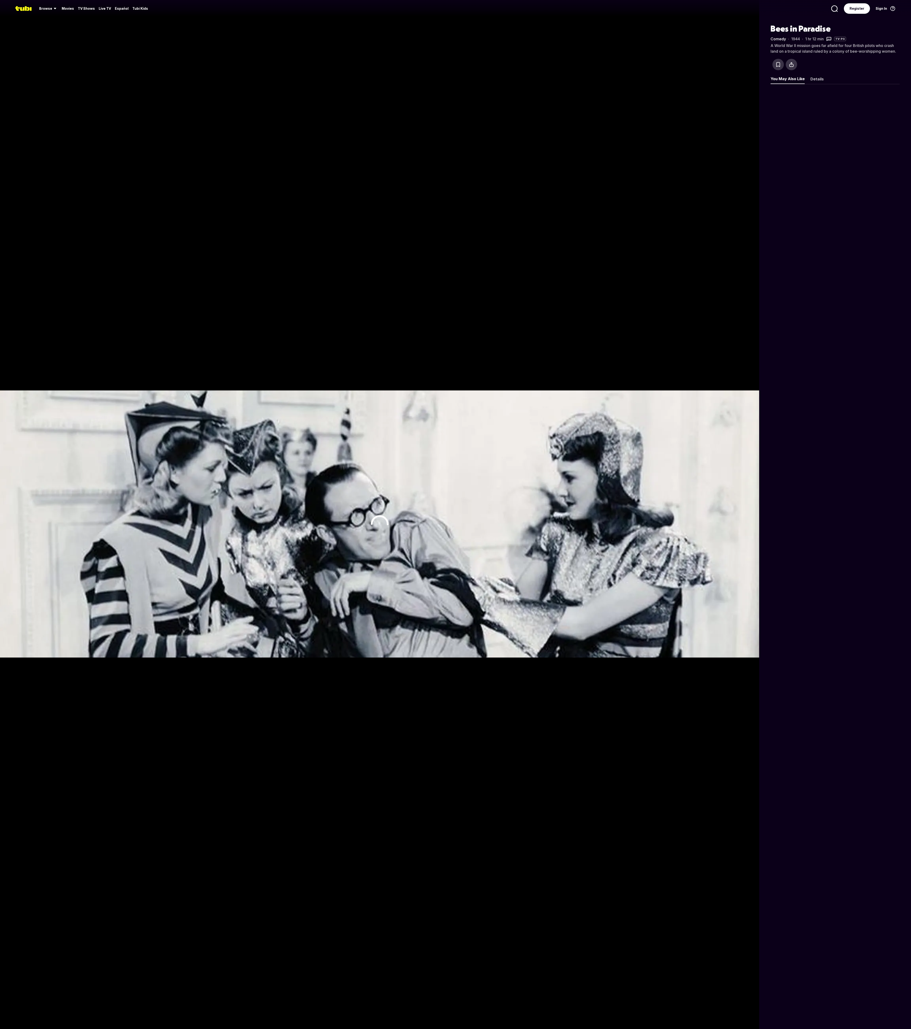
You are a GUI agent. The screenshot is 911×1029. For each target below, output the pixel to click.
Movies (68, 8)
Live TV (105, 8)
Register (857, 8)
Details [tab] (817, 79)
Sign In (881, 8)
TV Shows (86, 8)
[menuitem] (48, 8)
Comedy (778, 39)
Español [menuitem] (122, 8)
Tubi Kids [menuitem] (140, 8)
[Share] (791, 64)
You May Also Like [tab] (788, 78)
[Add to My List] (778, 64)
